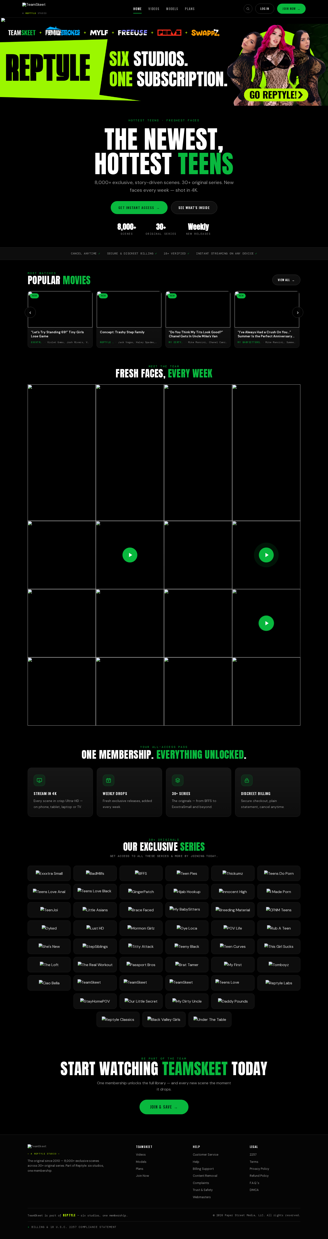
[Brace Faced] (141, 910)
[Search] (248, 8)
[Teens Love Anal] (49, 891)
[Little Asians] (94, 910)
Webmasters (202, 1197)
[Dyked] (49, 928)
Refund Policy (259, 1176)
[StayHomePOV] (94, 1001)
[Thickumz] (232, 873)
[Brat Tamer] (186, 964)
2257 (253, 1155)
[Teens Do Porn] (278, 873)
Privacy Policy (259, 1169)
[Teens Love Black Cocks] (94, 891)
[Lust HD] (94, 928)
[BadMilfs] (94, 873)
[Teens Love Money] (232, 983)
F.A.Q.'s (254, 1183)
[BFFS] (141, 873)
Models (172, 8)
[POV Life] (232, 928)
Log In (264, 8)
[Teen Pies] (186, 873)
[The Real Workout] (94, 964)
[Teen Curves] (232, 946)
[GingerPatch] (141, 891)
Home (137, 8)
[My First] (232, 964)
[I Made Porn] (278, 891)
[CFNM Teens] (278, 910)
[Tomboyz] (278, 964)
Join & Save (164, 1107)
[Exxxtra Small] (49, 873)
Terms (254, 1162)
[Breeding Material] (232, 910)
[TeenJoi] (49, 910)
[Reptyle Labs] (278, 983)
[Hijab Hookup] (186, 891)
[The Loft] (49, 964)
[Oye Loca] (186, 928)
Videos (153, 8)
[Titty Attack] (141, 946)
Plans (190, 8)
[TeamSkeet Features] (141, 983)
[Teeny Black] (186, 946)
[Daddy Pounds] (232, 1001)
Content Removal (205, 1176)
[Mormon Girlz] (141, 928)
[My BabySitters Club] (186, 910)
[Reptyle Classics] (118, 1019)
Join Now (291, 8)
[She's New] (49, 946)
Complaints (201, 1183)
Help (196, 1162)
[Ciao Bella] (49, 983)
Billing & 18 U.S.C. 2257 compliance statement (74, 1227)
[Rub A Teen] (278, 928)
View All (286, 280)
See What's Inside (194, 207)
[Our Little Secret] (141, 1001)
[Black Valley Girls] (163, 1019)
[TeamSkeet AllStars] (186, 983)
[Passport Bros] (141, 964)
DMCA (254, 1190)
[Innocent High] (232, 891)
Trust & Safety (203, 1190)
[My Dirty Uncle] (186, 1001)
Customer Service (205, 1155)
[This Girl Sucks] (278, 946)
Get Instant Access (139, 207)
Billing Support (203, 1169)
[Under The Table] (209, 1019)
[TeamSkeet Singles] (94, 983)
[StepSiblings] (94, 946)
